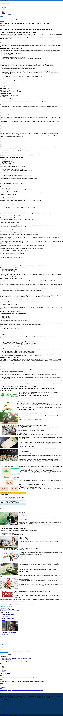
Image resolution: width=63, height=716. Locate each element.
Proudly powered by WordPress (4, 715)
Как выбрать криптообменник (6, 659)
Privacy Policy (4, 701)
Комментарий (2, 644)
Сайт (1, 649)
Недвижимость (4, 10)
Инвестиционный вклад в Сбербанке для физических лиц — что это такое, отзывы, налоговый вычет (18, 604)
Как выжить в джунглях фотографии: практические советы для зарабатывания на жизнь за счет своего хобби (22, 681)
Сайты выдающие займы (8, 614)
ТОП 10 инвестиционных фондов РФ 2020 (7, 609)
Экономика (3, 13)
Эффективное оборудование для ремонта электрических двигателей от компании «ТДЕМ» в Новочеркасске (21, 690)
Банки (3, 12)
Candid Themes (19, 715)
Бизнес (3, 8)
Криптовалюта (4, 669)
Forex (3, 11)
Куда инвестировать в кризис (9, 632)
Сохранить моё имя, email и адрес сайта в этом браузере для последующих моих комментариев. (16, 651)
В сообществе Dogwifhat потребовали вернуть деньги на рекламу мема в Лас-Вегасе (15, 661)
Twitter (4, 608)
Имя (1, 646)
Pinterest (6, 608)
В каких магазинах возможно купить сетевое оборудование (12, 685)
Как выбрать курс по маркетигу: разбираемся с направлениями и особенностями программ (16, 658)
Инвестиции (4, 7)
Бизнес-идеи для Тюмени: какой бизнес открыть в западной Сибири (10, 610)
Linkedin (9, 608)
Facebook (1, 608)
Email (1, 647)
